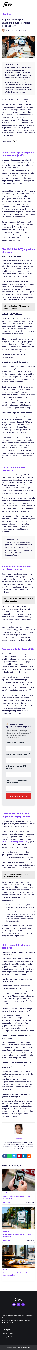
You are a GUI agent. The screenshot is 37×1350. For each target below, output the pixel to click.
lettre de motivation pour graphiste (15, 842)
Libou (18, 1299)
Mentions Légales (7, 1334)
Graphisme (7, 14)
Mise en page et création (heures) (18, 754)
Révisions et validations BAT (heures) (16, 767)
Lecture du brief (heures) (15, 742)
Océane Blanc (9, 30)
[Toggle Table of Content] (14, 142)
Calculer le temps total (18, 796)
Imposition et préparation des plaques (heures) (16, 781)
